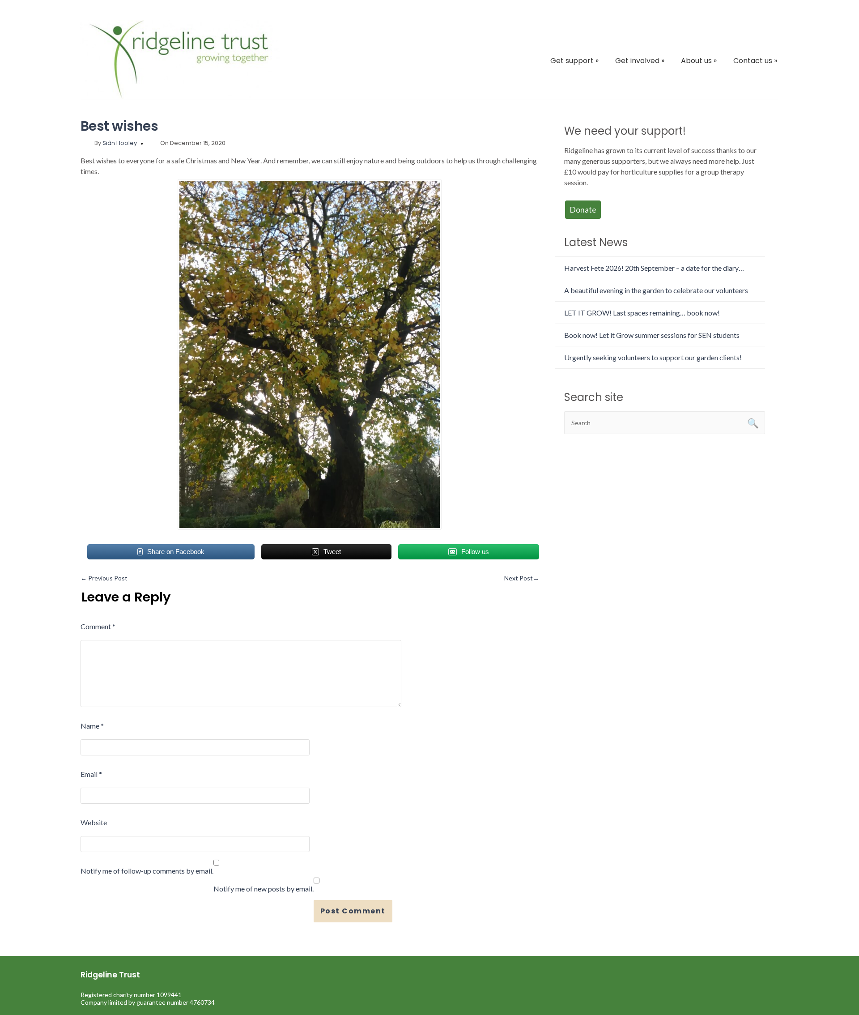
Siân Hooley (119, 143)
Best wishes (119, 126)
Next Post (521, 578)
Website (94, 822)
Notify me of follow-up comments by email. (147, 870)
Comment (98, 626)
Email (91, 774)
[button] (310, 354)
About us (699, 60)
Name (92, 725)
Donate (583, 209)
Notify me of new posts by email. (263, 888)
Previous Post (104, 578)
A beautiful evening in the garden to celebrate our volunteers (656, 290)
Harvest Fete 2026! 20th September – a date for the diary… (654, 268)
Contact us (755, 60)
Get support (574, 60)
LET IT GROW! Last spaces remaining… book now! (642, 312)
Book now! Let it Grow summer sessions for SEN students (652, 335)
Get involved (639, 60)
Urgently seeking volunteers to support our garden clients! (653, 357)
